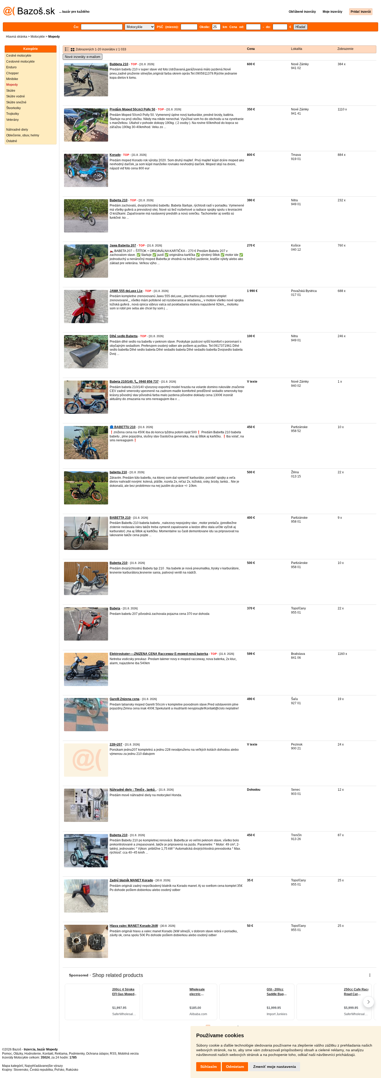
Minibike (12, 79)
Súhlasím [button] (208, 1066)
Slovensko (20, 1070)
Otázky (18, 1053)
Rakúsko (72, 1070)
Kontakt (48, 1053)
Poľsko (59, 1070)
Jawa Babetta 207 (123, 245)
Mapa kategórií (12, 1066)
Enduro (11, 67)
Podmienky (76, 1053)
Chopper (12, 73)
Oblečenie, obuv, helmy (22, 135)
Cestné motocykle (18, 55)
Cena (251, 49)
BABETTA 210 (120, 518)
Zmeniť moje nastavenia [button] (274, 1066)
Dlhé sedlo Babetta (124, 336)
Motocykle (38, 36)
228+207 (116, 744)
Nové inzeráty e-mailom (82, 57)
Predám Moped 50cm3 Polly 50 (132, 109)
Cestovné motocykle (20, 61)
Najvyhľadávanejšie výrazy (44, 1066)
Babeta (115, 608)
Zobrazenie (345, 49)
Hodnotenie (32, 1053)
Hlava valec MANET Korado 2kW (134, 926)
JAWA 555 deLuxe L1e (126, 291)
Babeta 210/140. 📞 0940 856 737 (134, 381)
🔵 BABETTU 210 (123, 427)
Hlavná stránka (16, 36)
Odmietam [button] (235, 1066)
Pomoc (7, 1053)
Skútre (10, 90)
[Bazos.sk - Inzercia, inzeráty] (29, 14)
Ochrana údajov (97, 1053)
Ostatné (11, 141)
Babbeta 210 (119, 64)
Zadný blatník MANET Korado (131, 880)
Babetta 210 (119, 200)
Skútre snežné (16, 102)
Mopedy (12, 84)
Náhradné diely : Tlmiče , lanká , (133, 789)
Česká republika (41, 1070)
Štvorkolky (13, 108)
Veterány (12, 120)
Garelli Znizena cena (124, 699)
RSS (113, 1053)
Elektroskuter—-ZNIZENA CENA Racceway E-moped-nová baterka (159, 654)
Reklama (61, 1053)
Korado (115, 155)
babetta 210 (118, 472)
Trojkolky (12, 114)
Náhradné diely (17, 129)
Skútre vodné (15, 96)
